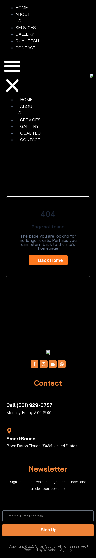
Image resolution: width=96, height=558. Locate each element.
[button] (12, 76)
